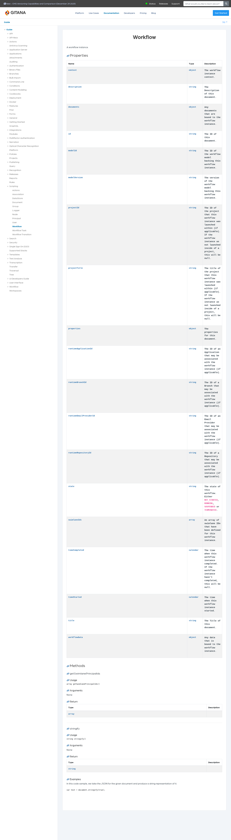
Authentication (16, 65)
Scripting (13, 186)
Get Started (221, 12)
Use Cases (94, 13)
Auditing (13, 61)
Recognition (15, 170)
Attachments (15, 57)
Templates (14, 254)
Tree (11, 274)
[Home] (18, 13)
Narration (14, 141)
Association (18, 194)
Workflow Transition (21, 234)
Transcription (15, 262)
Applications (15, 53)
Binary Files (14, 69)
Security (13, 242)
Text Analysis (15, 258)
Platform (79, 13)
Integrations (15, 129)
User (14, 222)
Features (13, 105)
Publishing (14, 162)
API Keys (13, 37)
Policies (13, 154)
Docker (12, 101)
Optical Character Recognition (24, 146)
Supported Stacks (18, 250)
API (11, 33)
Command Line (16, 81)
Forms (12, 113)
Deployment (15, 97)
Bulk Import (15, 77)
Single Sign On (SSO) (19, 246)
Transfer (13, 266)
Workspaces (15, 290)
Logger (16, 210)
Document (17, 202)
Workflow (17, 226)
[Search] (226, 3)
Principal (16, 218)
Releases (163, 3)
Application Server (18, 49)
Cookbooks (15, 93)
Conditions (14, 85)
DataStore (17, 198)
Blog (153, 13)
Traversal (14, 270)
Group (15, 206)
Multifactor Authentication (22, 137)
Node (15, 214)
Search (12, 238)
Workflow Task (19, 230)
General (13, 117)
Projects (13, 158)
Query (12, 166)
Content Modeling (18, 89)
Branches (14, 73)
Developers (129, 13)
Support (176, 3)
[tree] (30, 160)
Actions (13, 41)
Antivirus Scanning (18, 45)
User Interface (16, 282)
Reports (13, 178)
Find (11, 109)
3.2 (224, 22)
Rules (12, 182)
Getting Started (17, 121)
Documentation (111, 13)
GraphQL (14, 125)
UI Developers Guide (19, 278)
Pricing (143, 13)
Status (152, 3)
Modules (13, 133)
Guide (7, 22)
